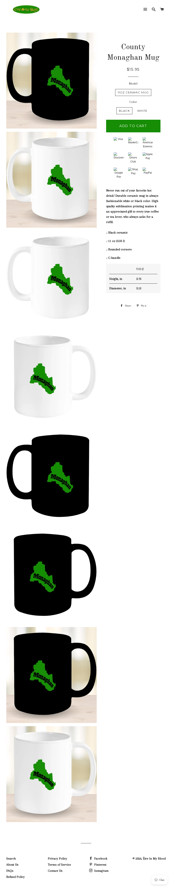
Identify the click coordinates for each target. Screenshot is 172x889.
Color (133, 102)
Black (124, 110)
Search (11, 858)
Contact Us (55, 871)
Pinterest (99, 864)
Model (133, 83)
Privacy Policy (57, 858)
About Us (12, 864)
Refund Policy (15, 877)
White (142, 110)
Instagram (101, 871)
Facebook (100, 858)
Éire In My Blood (154, 858)
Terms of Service (59, 864)
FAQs (9, 871)
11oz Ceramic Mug (133, 92)
